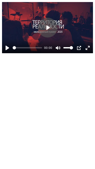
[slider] (27, 47)
